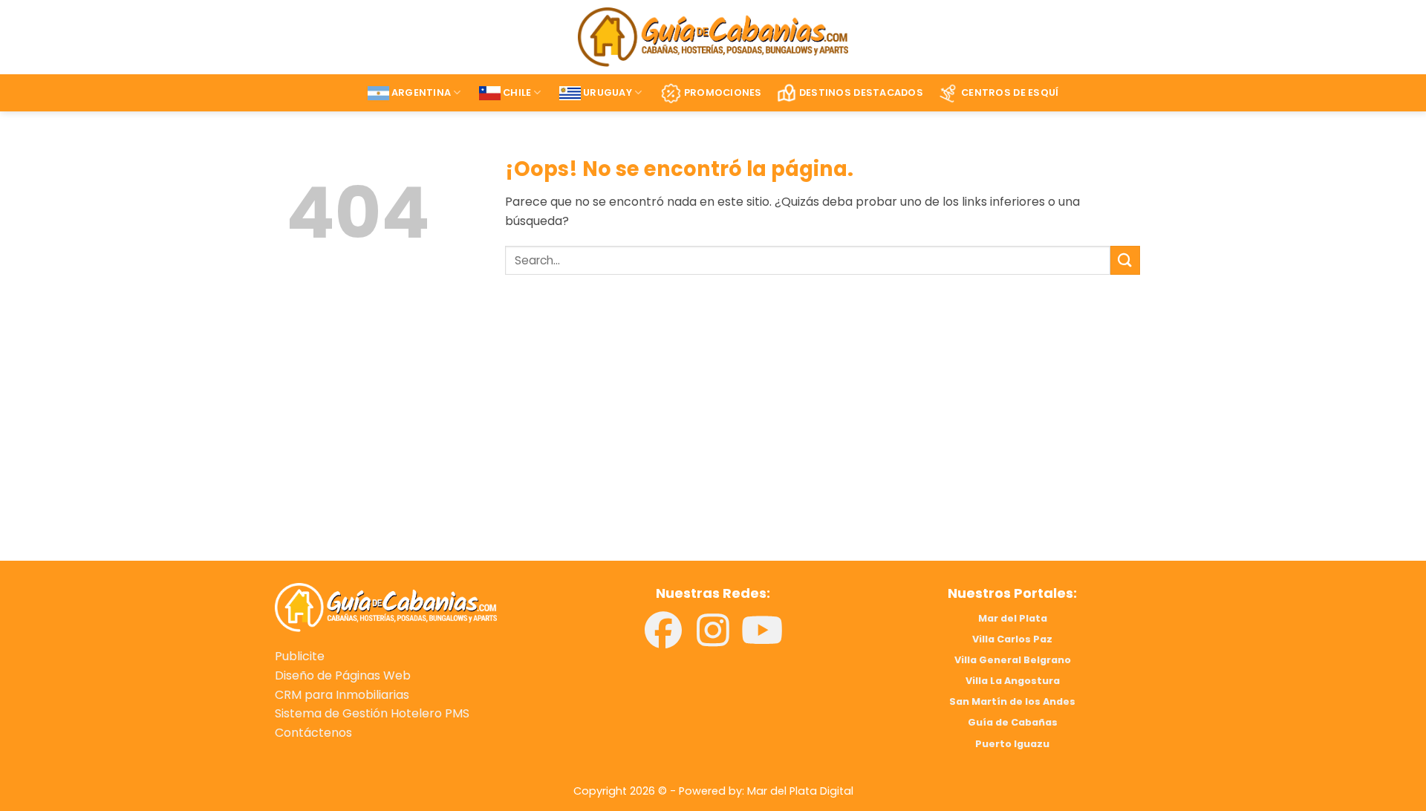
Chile (517, 92)
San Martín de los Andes (1012, 701)
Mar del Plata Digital (800, 791)
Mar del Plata (1012, 618)
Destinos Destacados (861, 92)
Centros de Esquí (1009, 92)
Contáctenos (313, 732)
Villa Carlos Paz (1012, 639)
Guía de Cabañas (1013, 722)
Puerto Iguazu (1012, 743)
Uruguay (607, 92)
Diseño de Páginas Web (343, 675)
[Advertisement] (488, 439)
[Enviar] (1125, 260)
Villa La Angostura (1013, 680)
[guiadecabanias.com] (386, 606)
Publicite (300, 656)
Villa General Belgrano (1012, 660)
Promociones (723, 92)
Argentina (421, 92)
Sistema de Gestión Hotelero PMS (372, 713)
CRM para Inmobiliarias (342, 694)
